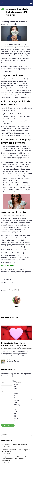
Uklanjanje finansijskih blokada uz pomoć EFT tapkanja (16, 450)
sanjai (16, 306)
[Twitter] (12, 290)
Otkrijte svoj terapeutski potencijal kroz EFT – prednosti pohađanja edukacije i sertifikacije (17, 458)
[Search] (30, 434)
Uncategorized (27, 348)
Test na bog (11, 360)
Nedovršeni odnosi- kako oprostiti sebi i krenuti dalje (13, 344)
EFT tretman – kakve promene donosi (14, 444)
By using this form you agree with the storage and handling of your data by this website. (15, 401)
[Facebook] (9, 290)
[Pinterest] (15, 290)
